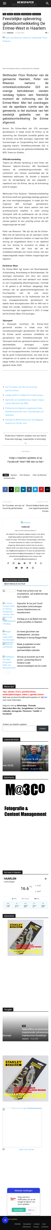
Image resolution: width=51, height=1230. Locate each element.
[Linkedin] (23, 489)
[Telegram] (35, 489)
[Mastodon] (28, 568)
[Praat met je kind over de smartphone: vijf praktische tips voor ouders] (9, 593)
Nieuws (10, 14)
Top (11, 10)
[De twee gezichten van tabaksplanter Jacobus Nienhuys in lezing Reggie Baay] (9, 637)
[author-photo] (25, 522)
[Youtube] (17, 568)
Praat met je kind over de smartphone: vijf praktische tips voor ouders (32, 593)
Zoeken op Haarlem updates (15, 724)
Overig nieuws (26, 14)
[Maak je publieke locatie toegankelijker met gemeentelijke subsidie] (9, 647)
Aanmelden (19, 1209)
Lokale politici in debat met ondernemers (24, 395)
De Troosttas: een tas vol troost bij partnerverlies (13, 506)
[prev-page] (4, 672)
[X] (11, 489)
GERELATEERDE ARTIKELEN (15, 580)
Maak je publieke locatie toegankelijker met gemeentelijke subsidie (28, 647)
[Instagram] (14, 563)
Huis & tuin (36, 14)
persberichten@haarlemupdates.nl (25, 697)
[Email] (47, 489)
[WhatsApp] (17, 489)
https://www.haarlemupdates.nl (25, 530)
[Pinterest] (41, 489)
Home (5, 10)
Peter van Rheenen (40, 475)
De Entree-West (9, 478)
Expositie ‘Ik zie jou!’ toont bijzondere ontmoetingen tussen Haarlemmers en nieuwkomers (24, 762)
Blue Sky (17, 708)
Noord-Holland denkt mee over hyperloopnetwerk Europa (37, 508)
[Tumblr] (29, 489)
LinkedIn (7, 711)
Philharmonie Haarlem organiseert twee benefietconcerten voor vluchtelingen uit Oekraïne (24, 411)
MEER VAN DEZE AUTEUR (14, 584)
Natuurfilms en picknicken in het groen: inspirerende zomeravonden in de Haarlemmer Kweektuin (24, 1032)
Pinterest (27, 711)
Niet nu (31, 1209)
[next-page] (8, 672)
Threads (32, 705)
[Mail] (25, 563)
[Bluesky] (23, 568)
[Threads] (34, 568)
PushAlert (28, 1214)
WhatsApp (22, 705)
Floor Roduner (25, 475)
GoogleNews (27, 708)
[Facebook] (5, 489)
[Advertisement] (25, 846)
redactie (10, 33)
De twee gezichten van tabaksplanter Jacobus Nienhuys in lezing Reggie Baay (32, 634)
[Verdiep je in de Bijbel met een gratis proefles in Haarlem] (9, 622)
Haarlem (17, 14)
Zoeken (42, 728)
